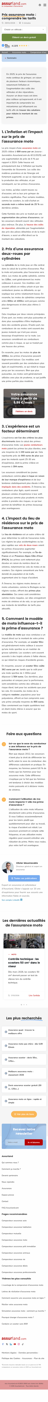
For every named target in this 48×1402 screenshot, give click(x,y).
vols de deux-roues (28, 545)
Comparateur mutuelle (11, 1233)
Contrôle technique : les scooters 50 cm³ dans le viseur (24, 962)
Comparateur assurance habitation (16, 1227)
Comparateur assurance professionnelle (19, 1272)
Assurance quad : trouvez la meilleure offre (21, 1032)
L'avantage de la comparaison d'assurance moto (22, 1285)
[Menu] (44, 5)
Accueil (5, 52)
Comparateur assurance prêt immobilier (19, 1246)
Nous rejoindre (8, 1182)
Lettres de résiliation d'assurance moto (18, 1291)
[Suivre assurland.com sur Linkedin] (11, 1344)
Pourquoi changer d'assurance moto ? (18, 1317)
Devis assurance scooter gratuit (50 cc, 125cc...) (24, 1087)
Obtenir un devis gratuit (24, 37)
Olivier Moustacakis (27, 863)
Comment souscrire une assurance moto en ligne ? (23, 1298)
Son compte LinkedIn (11, 900)
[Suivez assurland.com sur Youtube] (15, 1344)
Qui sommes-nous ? (10, 1162)
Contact (5, 1201)
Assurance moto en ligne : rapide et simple (25, 1101)
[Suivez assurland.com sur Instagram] (19, 1344)
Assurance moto (19, 52)
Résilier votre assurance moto (14, 1304)
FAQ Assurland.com (10, 1208)
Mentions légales (9, 1352)
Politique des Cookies (11, 1358)
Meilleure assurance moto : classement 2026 (20, 1073)
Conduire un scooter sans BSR (15, 1324)
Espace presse (8, 1195)
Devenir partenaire (10, 1175)
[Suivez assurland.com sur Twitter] (7, 1344)
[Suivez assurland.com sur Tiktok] (23, 1344)
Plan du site (39, 1358)
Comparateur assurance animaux (16, 1253)
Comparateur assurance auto (14, 1220)
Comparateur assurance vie (13, 1259)
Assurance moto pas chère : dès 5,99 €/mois (25, 1046)
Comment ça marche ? (11, 1169)
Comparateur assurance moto (14, 1240)
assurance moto (30, 148)
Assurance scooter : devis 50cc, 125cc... (22, 1059)
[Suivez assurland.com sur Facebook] (3, 1344)
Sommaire (11, 58)
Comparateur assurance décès (15, 1266)
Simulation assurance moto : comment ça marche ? (23, 1311)
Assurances (7, 1188)
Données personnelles (28, 1352)
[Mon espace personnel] (40, 5)
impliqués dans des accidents (16, 486)
